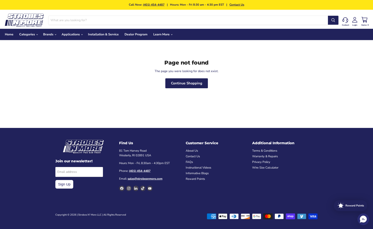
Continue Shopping (186, 83)
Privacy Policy (261, 162)
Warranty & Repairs (265, 156)
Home (9, 34)
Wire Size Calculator (265, 168)
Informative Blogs (197, 173)
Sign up (64, 184)
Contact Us (236, 5)
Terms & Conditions (264, 151)
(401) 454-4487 (154, 5)
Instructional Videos (198, 168)
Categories (27, 34)
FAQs (189, 162)
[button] (363, 219)
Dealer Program (136, 34)
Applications (71, 34)
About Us (192, 151)
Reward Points (195, 179)
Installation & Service (103, 34)
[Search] (333, 20)
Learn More (161, 34)
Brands (48, 34)
